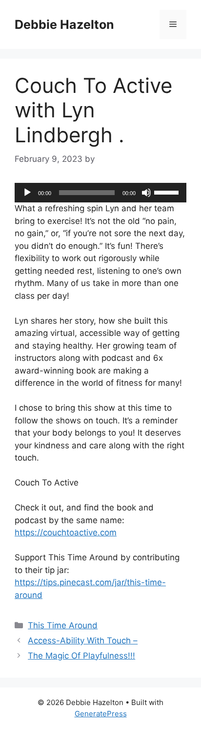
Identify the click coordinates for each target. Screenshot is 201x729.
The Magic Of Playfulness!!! (81, 656)
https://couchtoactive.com (66, 532)
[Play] (27, 193)
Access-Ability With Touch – (83, 640)
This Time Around (63, 625)
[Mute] (146, 193)
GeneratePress (101, 713)
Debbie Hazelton (64, 24)
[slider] (167, 191)
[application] (100, 192)
